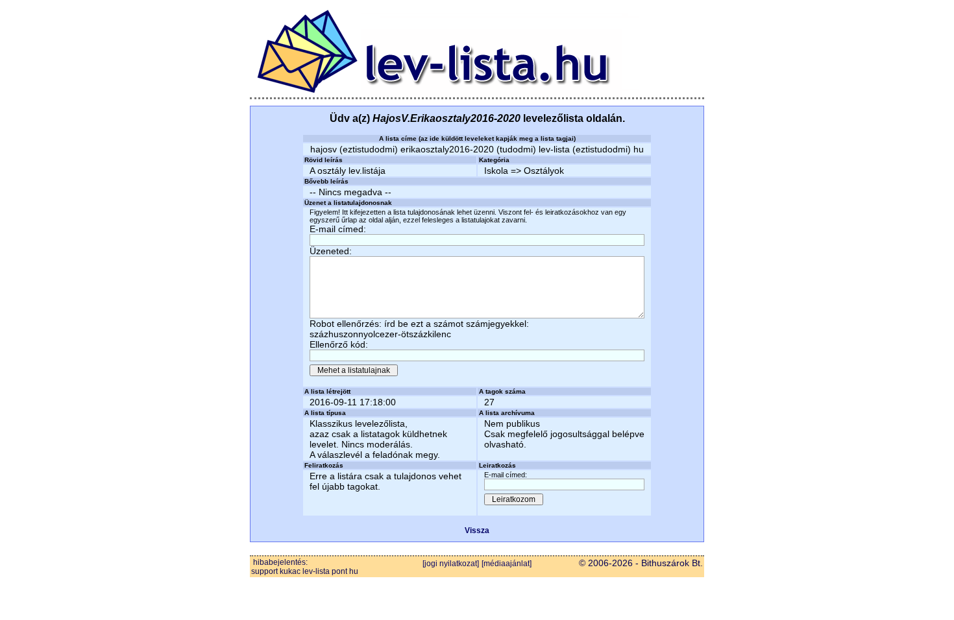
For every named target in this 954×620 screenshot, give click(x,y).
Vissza (477, 530)
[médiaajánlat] (507, 563)
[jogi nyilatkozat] (450, 563)
